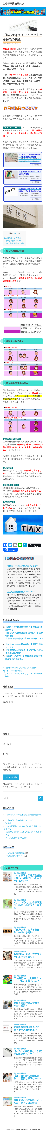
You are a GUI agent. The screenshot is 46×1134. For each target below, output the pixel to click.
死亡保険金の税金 (12, 238)
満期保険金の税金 (12, 241)
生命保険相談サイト (15, 856)
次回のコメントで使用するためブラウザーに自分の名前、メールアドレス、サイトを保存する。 (22, 767)
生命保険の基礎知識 (10, 43)
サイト (6, 754)
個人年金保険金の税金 (14, 243)
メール (7, 744)
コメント (8, 702)
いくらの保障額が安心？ (17, 838)
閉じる (16, 233)
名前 (6, 734)
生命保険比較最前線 (13, 3)
